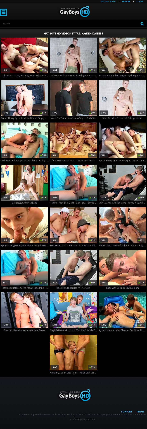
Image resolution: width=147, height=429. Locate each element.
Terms (140, 411)
